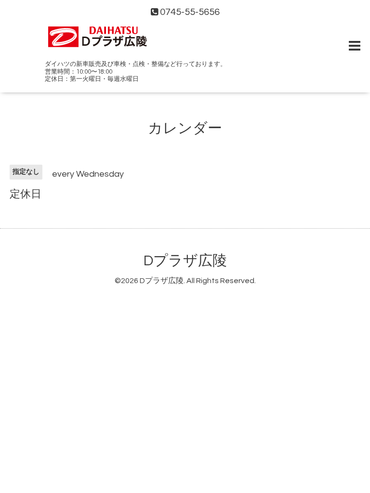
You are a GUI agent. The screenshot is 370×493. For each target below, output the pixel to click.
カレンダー (185, 128)
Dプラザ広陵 (185, 260)
